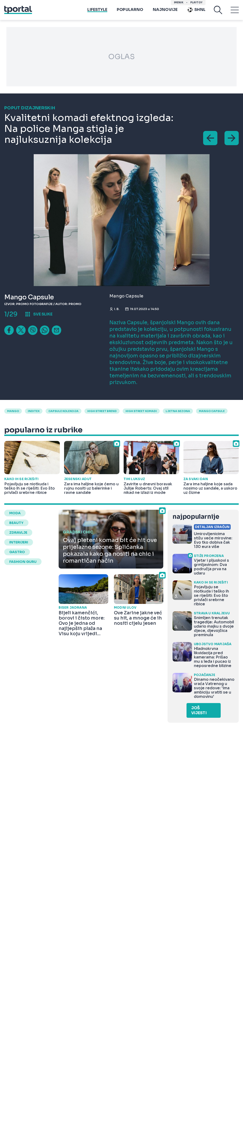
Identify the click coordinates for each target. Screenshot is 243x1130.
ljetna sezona (178, 411)
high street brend (102, 411)
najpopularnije (196, 517)
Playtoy (196, 2)
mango (13, 411)
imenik (178, 2)
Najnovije (165, 9)
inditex (34, 411)
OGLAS (121, 56)
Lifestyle (97, 9)
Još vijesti (199, 710)
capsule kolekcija (63, 411)
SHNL (200, 9)
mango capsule (212, 411)
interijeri (18, 542)
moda (15, 513)
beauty (16, 523)
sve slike (42, 314)
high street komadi (141, 411)
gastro (17, 552)
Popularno (130, 9)
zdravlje (18, 532)
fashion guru (23, 562)
